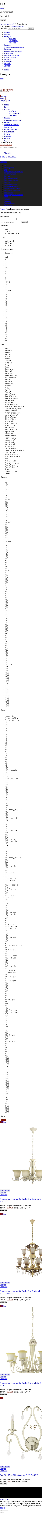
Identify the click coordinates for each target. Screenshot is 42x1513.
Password (4, 16)
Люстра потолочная (11, 180)
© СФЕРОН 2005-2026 (8, 157)
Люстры (7, 182)
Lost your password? (7, 24)
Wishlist (6, 70)
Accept (2, 1508)
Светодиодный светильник (13, 195)
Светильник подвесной (12, 191)
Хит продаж (8, 205)
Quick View (3, 1195)
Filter (3, 1120)
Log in (3, 20)
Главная (7, 32)
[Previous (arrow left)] (1, 1512)
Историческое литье (11, 55)
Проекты (7, 45)
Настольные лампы (11, 186)
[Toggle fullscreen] (5, 1510)
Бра (5, 170)
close (2, 8)
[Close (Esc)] (1, 1510)
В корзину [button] (3, 1210)
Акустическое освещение (13, 51)
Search (31, 28)
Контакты (7, 64)
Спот (6, 197)
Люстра (7, 176)
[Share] (3, 1510)
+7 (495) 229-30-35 (6, 145)
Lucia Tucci (12, 43)
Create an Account (18, 26)
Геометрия (8, 62)
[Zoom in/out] (7, 1510)
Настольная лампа (10, 184)
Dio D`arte (12, 39)
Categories (3, 162)
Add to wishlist (5, 1190)
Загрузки (7, 66)
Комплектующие (10, 174)
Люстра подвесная (10, 178)
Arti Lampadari (13, 41)
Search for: (3, 28)
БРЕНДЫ (7, 37)
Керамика (7, 49)
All (5, 166)
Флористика (8, 53)
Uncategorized (9, 168)
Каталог (7, 34)
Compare (3, 1193)
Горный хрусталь (10, 57)
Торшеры (7, 201)
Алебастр (7, 59)
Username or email (7, 12)
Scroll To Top (4, 1499)
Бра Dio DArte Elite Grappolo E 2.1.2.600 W (19, 1475)
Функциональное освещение (14, 47)
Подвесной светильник (12, 188)
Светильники (8, 193)
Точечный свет (9, 203)
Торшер (7, 199)
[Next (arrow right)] (3, 1512)
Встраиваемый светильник (13, 172)
